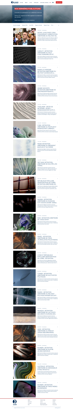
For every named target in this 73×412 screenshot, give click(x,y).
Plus (52, 25)
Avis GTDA (31, 25)
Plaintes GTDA (24, 25)
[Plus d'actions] (57, 30)
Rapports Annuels (38, 25)
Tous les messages (16, 25)
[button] (58, 25)
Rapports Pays (46, 25)
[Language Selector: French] (50, 2)
